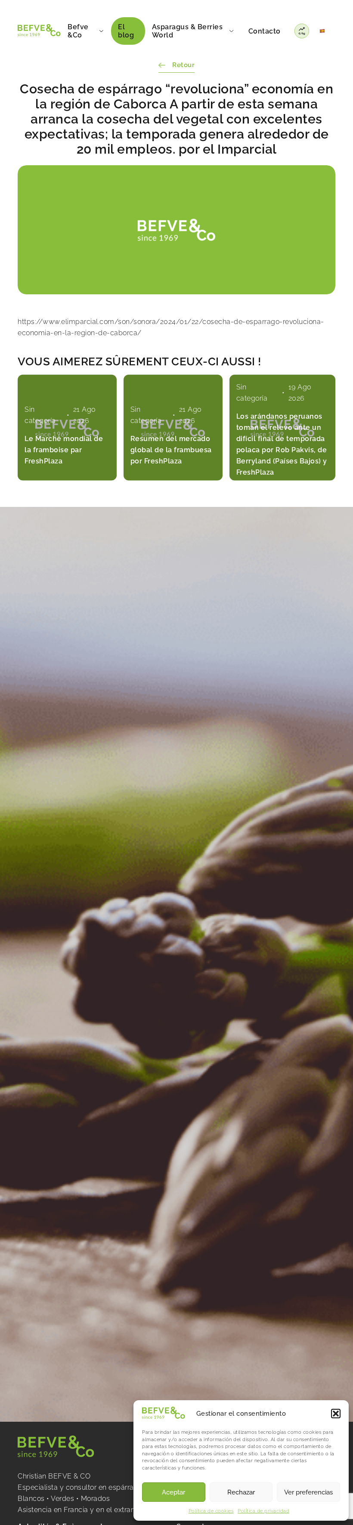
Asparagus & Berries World (187, 31)
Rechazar (241, 1492)
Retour (183, 65)
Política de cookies (211, 1511)
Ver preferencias (308, 1492)
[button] (335, 1413)
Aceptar (173, 1492)
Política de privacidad (263, 1511)
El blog (126, 31)
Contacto (264, 31)
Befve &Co (78, 31)
